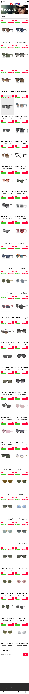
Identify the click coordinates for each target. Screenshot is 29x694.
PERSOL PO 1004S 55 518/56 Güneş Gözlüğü (21, 292)
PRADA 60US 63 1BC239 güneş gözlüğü (21, 417)
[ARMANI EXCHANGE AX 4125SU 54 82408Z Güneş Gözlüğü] (21, 105)
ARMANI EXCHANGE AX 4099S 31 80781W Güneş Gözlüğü (21, 166)
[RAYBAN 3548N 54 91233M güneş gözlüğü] (21, 532)
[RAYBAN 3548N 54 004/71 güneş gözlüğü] (7, 557)
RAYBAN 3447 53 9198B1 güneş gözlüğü (21, 618)
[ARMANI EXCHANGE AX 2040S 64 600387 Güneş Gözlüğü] (7, 130)
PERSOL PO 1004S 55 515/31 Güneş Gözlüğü (7, 292)
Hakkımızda (3, 685)
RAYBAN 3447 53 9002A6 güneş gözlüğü (7, 643)
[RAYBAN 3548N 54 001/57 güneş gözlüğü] (7, 482)
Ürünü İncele (10, 32)
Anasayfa (2, 684)
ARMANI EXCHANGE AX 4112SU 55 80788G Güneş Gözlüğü (7, 216)
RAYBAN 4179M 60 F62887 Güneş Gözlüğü (7, 317)
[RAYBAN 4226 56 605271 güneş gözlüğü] (7, 457)
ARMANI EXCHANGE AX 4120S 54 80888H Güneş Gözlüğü (21, 241)
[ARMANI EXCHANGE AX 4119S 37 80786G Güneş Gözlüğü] (7, 231)
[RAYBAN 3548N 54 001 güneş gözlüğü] (21, 482)
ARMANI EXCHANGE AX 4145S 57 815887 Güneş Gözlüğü (7, 116)
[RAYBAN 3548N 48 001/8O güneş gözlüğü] (7, 532)
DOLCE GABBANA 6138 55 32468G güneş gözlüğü (21, 342)
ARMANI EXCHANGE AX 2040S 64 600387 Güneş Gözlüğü (7, 141)
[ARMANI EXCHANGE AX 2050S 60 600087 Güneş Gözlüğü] (21, 130)
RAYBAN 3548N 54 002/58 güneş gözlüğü (21, 568)
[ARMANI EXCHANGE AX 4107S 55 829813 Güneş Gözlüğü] (7, 181)
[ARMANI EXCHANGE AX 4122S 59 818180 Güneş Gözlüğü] (7, 256)
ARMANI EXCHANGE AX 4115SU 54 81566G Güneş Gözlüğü (21, 216)
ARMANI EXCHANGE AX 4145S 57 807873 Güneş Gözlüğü (21, 91)
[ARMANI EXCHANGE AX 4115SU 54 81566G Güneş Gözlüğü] (21, 206)
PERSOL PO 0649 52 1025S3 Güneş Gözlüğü (21, 267)
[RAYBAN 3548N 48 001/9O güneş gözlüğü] (21, 507)
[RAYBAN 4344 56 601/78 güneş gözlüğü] (21, 432)
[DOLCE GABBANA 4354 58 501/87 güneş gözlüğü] (21, 356)
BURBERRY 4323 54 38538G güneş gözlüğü (21, 392)
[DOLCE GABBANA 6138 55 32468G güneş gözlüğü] (21, 331)
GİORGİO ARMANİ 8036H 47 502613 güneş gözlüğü (7, 342)
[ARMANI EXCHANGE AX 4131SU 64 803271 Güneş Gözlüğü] (7, 55)
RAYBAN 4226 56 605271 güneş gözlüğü (7, 467)
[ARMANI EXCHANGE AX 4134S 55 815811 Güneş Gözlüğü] (21, 55)
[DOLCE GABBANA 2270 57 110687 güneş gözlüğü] (21, 306)
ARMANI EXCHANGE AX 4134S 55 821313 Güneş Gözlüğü (7, 91)
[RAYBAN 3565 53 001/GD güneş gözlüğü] (21, 457)
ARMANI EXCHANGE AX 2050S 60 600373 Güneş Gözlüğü (7, 166)
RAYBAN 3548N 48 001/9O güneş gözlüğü (21, 518)
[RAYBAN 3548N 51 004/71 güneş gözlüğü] (7, 507)
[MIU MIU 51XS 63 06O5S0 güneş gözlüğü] (7, 407)
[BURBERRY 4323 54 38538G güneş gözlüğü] (21, 381)
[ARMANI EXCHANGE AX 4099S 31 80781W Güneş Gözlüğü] (21, 155)
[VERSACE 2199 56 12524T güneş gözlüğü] (7, 381)
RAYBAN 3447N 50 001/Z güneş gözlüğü (21, 593)
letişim (2, 689)
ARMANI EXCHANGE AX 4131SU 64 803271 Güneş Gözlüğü (7, 66)
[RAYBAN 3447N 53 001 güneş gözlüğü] (7, 582)
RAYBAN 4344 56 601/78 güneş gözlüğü (21, 442)
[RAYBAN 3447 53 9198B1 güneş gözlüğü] (21, 607)
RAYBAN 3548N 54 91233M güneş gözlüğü (21, 543)
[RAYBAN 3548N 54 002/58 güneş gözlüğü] (21, 557)
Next (27, 9)
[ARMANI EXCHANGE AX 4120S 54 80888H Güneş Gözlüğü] (21, 231)
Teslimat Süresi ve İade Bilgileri (7, 687)
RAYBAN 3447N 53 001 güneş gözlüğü (7, 593)
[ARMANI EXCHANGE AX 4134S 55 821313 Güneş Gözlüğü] (7, 80)
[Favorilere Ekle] (7, 32)
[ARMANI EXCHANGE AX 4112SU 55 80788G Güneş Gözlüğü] (7, 206)
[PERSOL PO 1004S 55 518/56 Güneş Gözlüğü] (21, 281)
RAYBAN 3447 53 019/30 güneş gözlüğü (21, 643)
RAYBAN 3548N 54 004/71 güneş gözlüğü (7, 568)
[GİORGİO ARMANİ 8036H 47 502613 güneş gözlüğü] (7, 331)
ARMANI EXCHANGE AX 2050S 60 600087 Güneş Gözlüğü (21, 141)
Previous (2, 9)
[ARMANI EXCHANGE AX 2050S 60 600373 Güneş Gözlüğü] (7, 155)
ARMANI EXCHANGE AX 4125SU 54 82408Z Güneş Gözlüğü (21, 116)
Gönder (25, 654)
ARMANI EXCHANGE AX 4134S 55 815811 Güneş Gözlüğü (21, 66)
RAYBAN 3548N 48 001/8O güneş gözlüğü (7, 543)
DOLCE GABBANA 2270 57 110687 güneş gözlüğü (21, 317)
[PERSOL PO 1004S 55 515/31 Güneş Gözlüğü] (7, 281)
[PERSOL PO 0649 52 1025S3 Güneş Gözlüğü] (21, 256)
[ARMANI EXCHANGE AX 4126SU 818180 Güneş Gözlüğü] (21, 30)
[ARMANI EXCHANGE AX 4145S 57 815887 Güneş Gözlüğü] (7, 105)
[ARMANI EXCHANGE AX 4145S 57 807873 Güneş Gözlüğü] (21, 80)
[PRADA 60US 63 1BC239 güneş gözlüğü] (21, 407)
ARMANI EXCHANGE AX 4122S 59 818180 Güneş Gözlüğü (7, 267)
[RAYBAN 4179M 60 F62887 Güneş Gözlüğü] (7, 306)
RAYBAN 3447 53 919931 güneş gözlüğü (7, 618)
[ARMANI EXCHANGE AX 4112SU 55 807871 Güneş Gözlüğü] (21, 181)
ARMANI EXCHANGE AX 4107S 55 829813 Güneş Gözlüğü (7, 191)
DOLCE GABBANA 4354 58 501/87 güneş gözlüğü (21, 367)
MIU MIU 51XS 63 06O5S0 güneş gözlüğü (7, 417)
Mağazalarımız (4, 686)
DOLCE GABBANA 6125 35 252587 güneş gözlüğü (7, 367)
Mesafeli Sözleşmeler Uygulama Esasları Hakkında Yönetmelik (13, 688)
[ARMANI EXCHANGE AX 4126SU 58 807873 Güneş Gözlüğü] (7, 30)
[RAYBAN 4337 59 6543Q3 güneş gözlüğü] (7, 432)
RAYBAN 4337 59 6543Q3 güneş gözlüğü (7, 442)
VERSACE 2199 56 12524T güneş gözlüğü (7, 392)
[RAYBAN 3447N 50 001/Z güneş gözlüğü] (21, 582)
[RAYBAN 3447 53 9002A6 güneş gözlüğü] (7, 633)
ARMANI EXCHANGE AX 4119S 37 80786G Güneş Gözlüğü (7, 241)
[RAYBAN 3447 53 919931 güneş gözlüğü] (7, 607)
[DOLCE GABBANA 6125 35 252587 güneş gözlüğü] (7, 356)
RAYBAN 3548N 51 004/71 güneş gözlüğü (7, 518)
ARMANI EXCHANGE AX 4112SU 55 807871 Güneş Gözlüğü (21, 191)
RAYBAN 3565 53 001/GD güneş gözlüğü (21, 467)
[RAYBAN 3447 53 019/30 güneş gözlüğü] (21, 633)
